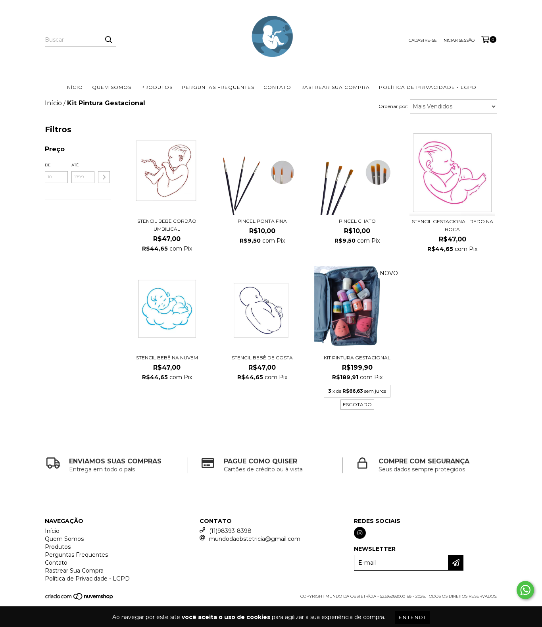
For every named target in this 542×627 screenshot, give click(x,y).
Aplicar (104, 177)
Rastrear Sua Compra (335, 87)
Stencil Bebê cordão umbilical (166, 225)
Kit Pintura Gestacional (357, 358)
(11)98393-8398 (230, 530)
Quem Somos (111, 87)
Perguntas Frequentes (218, 87)
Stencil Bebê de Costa (262, 358)
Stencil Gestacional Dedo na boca (452, 225)
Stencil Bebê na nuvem (167, 358)
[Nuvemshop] (79, 599)
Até (75, 165)
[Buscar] (108, 40)
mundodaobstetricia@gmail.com (254, 538)
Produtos (156, 87)
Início (74, 87)
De (48, 165)
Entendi (412, 617)
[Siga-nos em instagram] (360, 533)
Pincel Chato (357, 221)
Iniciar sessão (458, 40)
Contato (277, 87)
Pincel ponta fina (262, 221)
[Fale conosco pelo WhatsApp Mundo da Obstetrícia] (525, 590)
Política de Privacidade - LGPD (428, 87)
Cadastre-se (423, 40)
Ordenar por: (393, 106)
